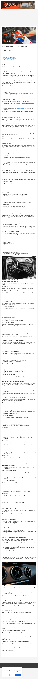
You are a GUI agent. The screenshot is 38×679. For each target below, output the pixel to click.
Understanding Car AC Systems (8, 53)
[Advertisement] (19, 16)
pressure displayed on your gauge (24, 429)
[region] (12, 672)
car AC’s (18, 402)
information (4, 112)
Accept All (18, 675)
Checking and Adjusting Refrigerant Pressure (10, 58)
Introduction (6, 52)
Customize (6, 675)
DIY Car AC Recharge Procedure (9, 56)
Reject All (12, 675)
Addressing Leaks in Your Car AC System (10, 57)
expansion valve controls (9, 164)
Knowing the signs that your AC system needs (21, 108)
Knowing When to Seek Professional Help (10, 59)
